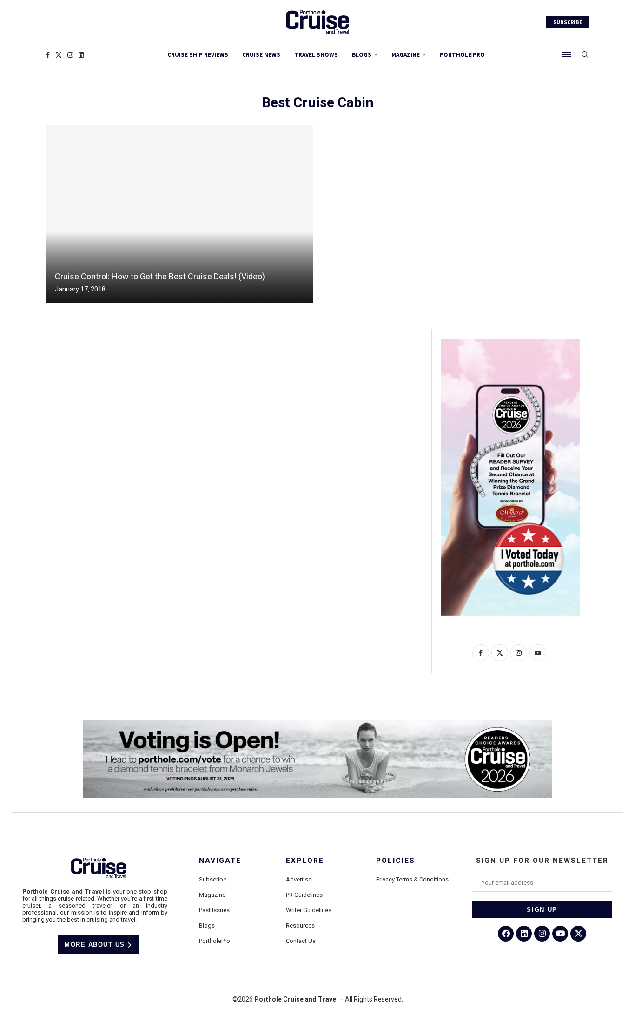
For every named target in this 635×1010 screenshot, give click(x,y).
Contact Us (301, 941)
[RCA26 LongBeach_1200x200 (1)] (317, 723)
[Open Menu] (566, 54)
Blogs (361, 55)
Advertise (298, 879)
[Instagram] (70, 55)
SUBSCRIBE (567, 22)
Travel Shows (316, 55)
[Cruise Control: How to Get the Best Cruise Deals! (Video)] (179, 214)
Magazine (212, 895)
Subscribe (212, 879)
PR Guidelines (304, 895)
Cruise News (261, 55)
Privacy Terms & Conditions (412, 879)
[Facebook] (48, 55)
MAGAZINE (405, 55)
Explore (305, 860)
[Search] (584, 55)
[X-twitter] (578, 934)
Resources (300, 925)
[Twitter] (58, 55)
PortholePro (214, 941)
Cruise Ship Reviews (197, 55)
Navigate (220, 860)
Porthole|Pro (462, 55)
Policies (395, 860)
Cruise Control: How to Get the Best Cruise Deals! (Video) (160, 276)
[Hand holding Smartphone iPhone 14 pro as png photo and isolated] (510, 342)
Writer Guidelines (308, 910)
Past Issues (214, 910)
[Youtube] (560, 934)
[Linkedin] (81, 55)
